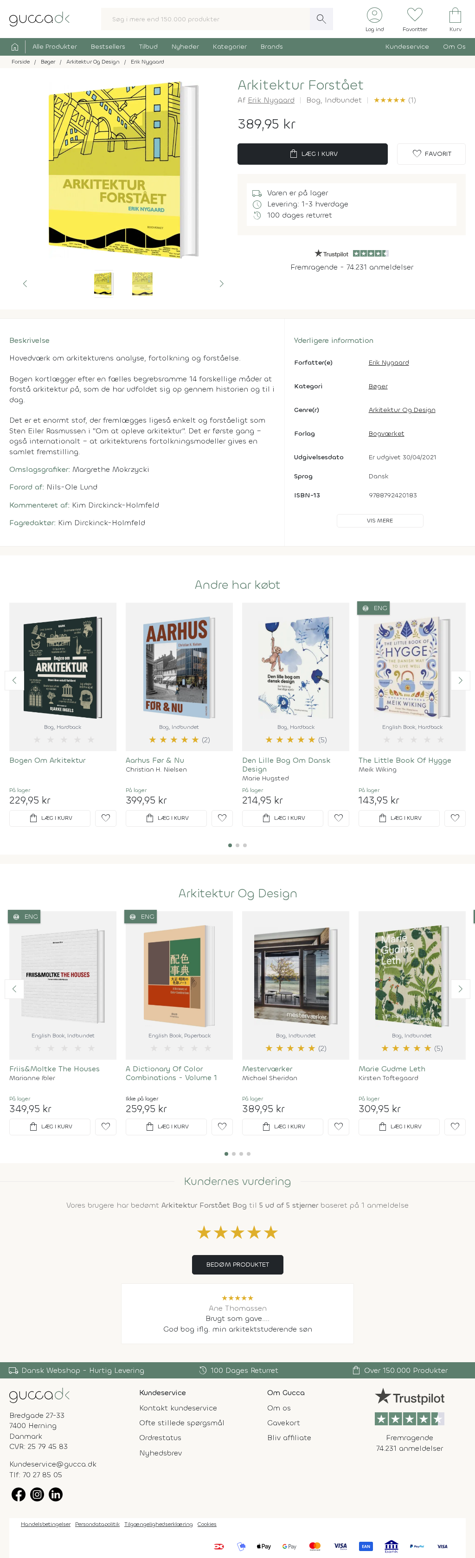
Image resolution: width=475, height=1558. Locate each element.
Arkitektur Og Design (402, 410)
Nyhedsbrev (160, 1453)
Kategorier (230, 46)
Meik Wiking (378, 770)
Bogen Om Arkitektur (47, 760)
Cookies (207, 1524)
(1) (394, 100)
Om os (279, 1408)
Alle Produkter (54, 46)
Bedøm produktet (237, 1264)
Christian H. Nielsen (156, 770)
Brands (272, 46)
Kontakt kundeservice (178, 1408)
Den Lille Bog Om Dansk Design (286, 764)
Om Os (454, 46)
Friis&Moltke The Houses (54, 1068)
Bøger (378, 386)
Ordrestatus (160, 1437)
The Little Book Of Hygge (405, 760)
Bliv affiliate (289, 1437)
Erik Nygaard (271, 100)
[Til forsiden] (39, 18)
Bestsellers (108, 46)
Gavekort (283, 1423)
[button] (25, 284)
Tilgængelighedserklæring (158, 1524)
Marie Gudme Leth (392, 1068)
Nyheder (185, 46)
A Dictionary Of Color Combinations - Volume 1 (171, 1073)
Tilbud (148, 46)
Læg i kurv (313, 154)
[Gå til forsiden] (39, 1394)
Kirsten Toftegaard (388, 1078)
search (321, 19)
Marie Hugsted (265, 778)
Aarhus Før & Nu (155, 760)
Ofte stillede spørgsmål (182, 1423)
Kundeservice (407, 46)
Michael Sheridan (269, 1078)
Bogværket (386, 433)
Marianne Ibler (32, 1078)
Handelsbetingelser (46, 1524)
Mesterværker (267, 1068)
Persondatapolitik (97, 1524)
